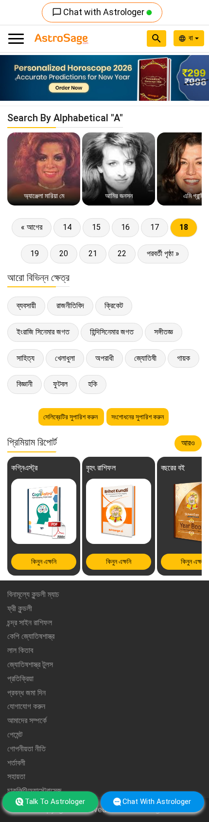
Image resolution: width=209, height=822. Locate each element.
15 (96, 227)
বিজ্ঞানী (25, 384)
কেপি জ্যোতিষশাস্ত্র (30, 636)
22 (122, 253)
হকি (92, 384)
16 (125, 227)
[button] (16, 78)
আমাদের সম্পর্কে (27, 720)
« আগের (31, 227)
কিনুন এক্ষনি (43, 561)
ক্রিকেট (113, 305)
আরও (188, 443)
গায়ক (183, 358)
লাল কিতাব (20, 650)
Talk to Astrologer (55, 801)
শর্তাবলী (16, 762)
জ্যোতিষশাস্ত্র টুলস (30, 664)
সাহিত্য (26, 358)
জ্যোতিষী (145, 358)
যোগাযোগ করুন (26, 706)
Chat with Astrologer (99, 12)
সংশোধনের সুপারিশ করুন (137, 417)
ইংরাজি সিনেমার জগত (43, 331)
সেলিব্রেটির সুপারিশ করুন (71, 417)
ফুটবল (60, 384)
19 (34, 253)
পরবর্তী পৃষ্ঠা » (163, 253)
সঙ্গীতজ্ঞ (163, 331)
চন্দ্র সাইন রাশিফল (29, 622)
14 (67, 227)
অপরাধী (104, 358)
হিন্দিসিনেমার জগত (112, 331)
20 (63, 253)
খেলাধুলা (65, 358)
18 (183, 227)
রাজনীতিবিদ (70, 305)
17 (154, 227)
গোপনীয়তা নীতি (26, 748)
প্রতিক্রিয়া (20, 678)
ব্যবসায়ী (26, 305)
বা (192, 38)
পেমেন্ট (14, 734)
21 (92, 253)
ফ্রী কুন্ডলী (19, 608)
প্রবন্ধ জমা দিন (26, 692)
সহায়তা (16, 776)
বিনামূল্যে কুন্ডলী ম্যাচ (33, 594)
